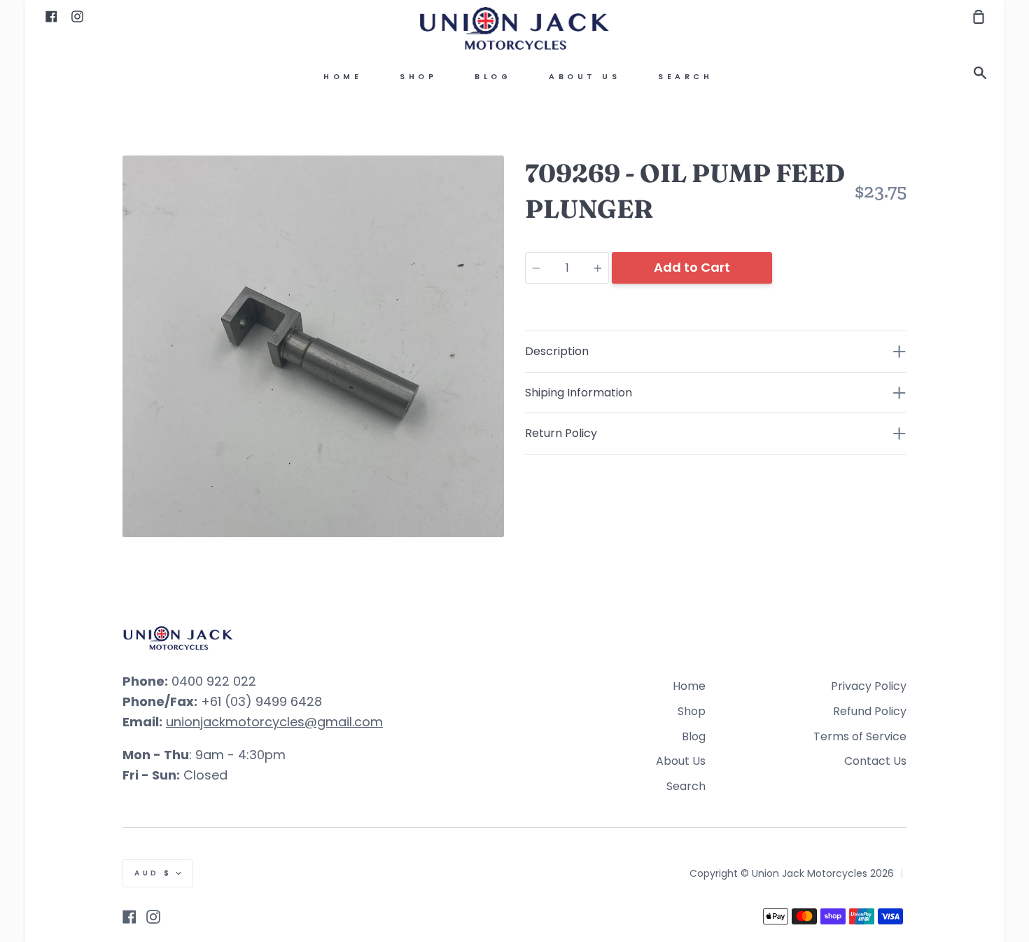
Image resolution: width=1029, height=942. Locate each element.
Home (342, 76)
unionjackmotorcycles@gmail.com (274, 721)
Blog (493, 76)
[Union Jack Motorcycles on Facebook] (129, 917)
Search (685, 76)
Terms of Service (859, 736)
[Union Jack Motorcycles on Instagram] (153, 917)
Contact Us (875, 761)
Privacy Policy (868, 686)
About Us (584, 76)
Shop (418, 76)
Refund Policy (869, 711)
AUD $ (153, 873)
